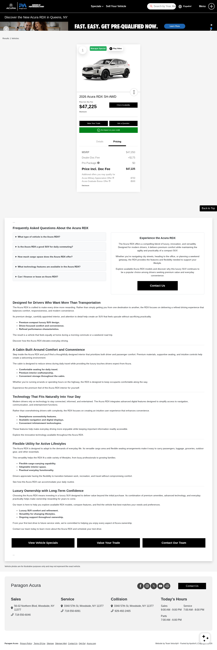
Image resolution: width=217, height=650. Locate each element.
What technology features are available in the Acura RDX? (49, 266)
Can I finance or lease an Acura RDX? (38, 276)
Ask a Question (123, 123)
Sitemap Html (61, 643)
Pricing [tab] (117, 141)
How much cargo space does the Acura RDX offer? (45, 256)
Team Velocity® (172, 643)
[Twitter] (154, 586)
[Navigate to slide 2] (211, 28)
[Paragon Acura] (23, 6)
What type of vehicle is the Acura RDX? (39, 236)
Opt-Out (82, 643)
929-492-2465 (123, 611)
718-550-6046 (23, 614)
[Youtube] (160, 586)
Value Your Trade (93, 123)
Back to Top (208, 208)
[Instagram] (147, 586)
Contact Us (157, 285)
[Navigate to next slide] (214, 26)
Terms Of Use (39, 643)
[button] (115, 48)
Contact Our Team (174, 542)
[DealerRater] (167, 586)
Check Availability (123, 105)
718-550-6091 (73, 611)
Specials (96, 6)
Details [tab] (99, 141)
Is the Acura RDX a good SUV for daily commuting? (45, 246)
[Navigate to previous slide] (2, 26)
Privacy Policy (26, 643)
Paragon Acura (12, 643)
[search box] (161, 6)
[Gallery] (108, 26)
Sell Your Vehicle (116, 6)
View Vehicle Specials (43, 542)
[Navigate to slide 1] (211, 25)
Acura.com (91, 643)
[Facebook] (140, 586)
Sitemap (50, 643)
